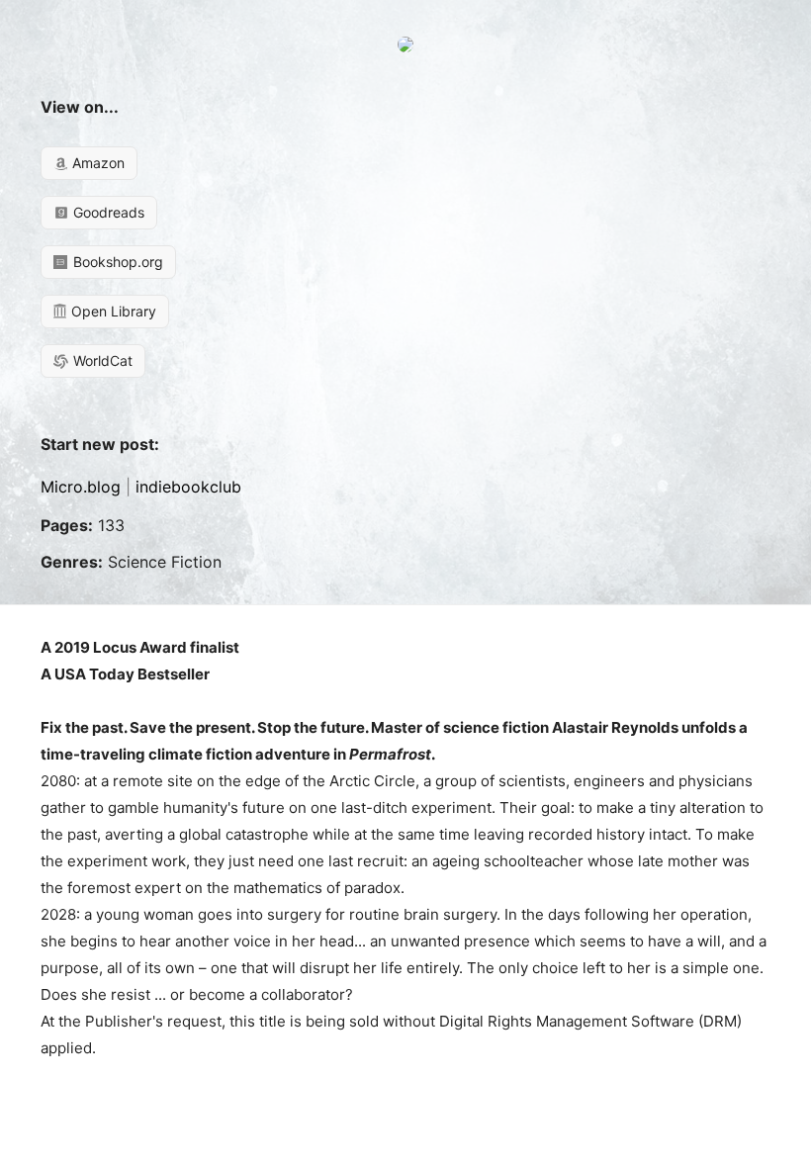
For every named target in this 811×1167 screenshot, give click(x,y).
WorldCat (101, 360)
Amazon (96, 162)
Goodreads (106, 212)
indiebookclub (188, 486)
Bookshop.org (116, 261)
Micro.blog (81, 486)
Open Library (111, 311)
